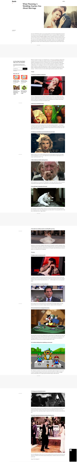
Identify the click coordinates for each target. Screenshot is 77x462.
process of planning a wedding (57, 59)
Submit (25, 68)
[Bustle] (14, 1)
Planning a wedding (43, 36)
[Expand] (70, 449)
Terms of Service (25, 70)
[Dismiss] (75, 449)
